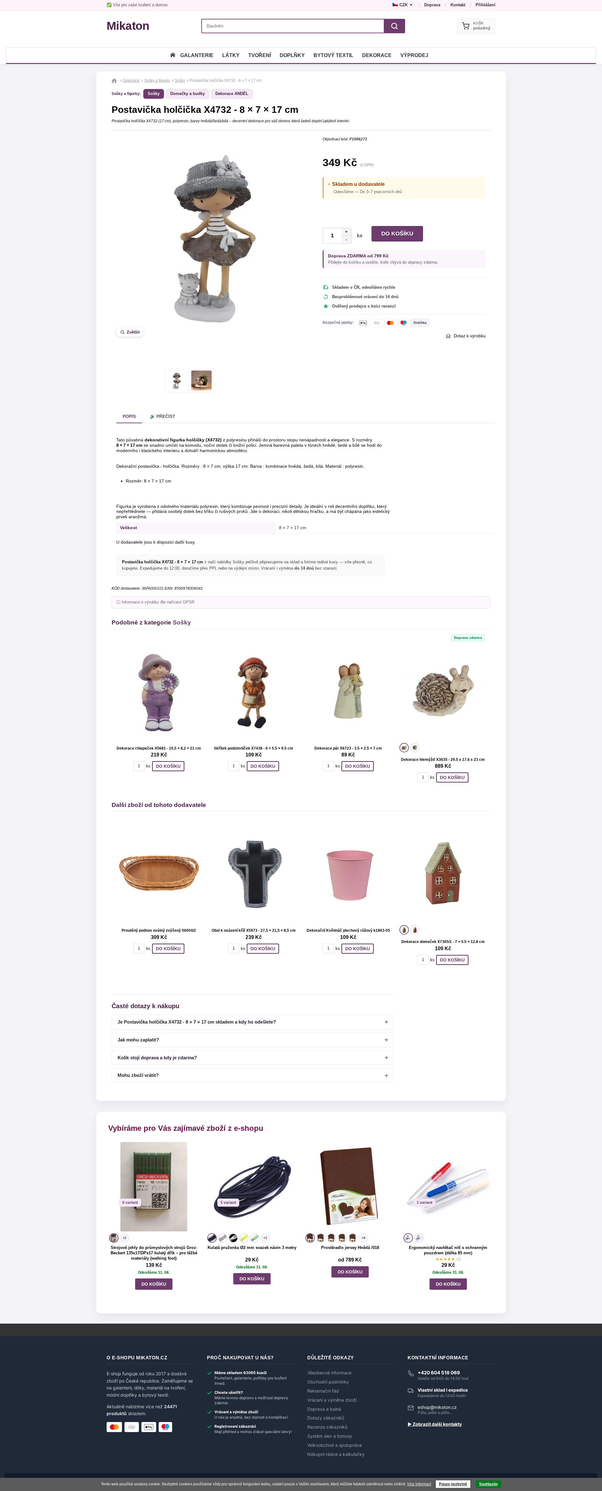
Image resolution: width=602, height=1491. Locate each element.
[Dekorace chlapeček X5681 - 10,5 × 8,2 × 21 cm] (159, 691)
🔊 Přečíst (162, 416)
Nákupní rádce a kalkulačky (336, 1454)
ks (358, 235)
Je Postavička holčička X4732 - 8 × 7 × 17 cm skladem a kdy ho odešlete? (197, 1022)
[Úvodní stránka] (173, 55)
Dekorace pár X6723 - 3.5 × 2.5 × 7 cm (348, 748)
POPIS (129, 416)
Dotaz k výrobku (470, 335)
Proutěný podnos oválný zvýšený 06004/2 (159, 930)
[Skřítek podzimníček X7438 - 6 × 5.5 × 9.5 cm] (253, 691)
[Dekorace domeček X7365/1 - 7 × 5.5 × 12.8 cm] (443, 873)
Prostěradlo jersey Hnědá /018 (350, 1247)
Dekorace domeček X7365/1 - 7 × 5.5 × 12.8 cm (443, 942)
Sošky (154, 93)
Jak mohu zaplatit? (138, 1039)
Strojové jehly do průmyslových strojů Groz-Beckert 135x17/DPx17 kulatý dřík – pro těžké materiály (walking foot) (154, 1253)
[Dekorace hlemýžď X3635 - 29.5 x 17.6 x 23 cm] (443, 691)
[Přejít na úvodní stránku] (115, 80)
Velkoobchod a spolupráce (334, 1445)
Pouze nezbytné (453, 1484)
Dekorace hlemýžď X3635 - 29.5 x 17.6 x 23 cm (443, 759)
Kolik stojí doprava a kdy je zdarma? (157, 1057)
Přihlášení (485, 5)
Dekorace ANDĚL (231, 93)
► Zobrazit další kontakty (435, 1424)
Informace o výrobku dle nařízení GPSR (158, 602)
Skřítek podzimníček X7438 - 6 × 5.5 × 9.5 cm (253, 748)
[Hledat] (394, 26)
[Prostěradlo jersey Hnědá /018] (350, 1186)
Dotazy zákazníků (325, 1417)
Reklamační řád (323, 1391)
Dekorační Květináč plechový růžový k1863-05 (348, 930)
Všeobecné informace (329, 1372)
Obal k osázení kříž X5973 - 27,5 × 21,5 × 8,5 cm (254, 930)
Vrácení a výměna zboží (331, 1400)
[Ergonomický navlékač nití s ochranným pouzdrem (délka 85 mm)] (448, 1186)
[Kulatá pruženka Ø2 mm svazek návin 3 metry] (252, 1186)
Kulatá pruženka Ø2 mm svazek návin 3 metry (252, 1247)
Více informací (419, 1484)
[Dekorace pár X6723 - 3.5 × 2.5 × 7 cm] (348, 691)
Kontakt (458, 5)
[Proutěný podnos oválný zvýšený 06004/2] (159, 873)
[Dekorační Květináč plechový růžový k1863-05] (348, 873)
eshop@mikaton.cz (437, 1407)
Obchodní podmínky (328, 1381)
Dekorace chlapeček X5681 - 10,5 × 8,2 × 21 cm (159, 748)
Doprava (432, 5)
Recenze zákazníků (327, 1427)
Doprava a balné (324, 1409)
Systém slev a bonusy (329, 1436)
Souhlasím (488, 1484)
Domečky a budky (187, 93)
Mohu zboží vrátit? (138, 1075)
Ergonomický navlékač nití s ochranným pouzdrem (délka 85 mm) (448, 1250)
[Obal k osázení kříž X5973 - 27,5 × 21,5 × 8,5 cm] (253, 873)
